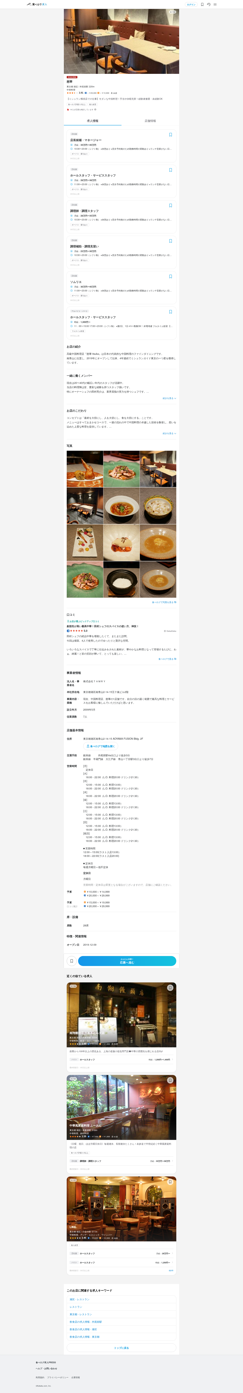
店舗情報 (150, 121)
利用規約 (40, 1377)
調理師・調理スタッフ (84, 210)
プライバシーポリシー (57, 1377)
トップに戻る (121, 1347)
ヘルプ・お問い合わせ (46, 1368)
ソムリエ (76, 281)
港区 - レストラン (79, 1299)
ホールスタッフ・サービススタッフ (93, 175)
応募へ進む (127, 961)
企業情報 (75, 1377)
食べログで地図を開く (102, 746)
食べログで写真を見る (162, 602)
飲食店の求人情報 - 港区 (83, 1329)
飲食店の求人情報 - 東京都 (84, 1336)
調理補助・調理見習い (84, 246)
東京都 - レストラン (81, 1314)
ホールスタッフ (87, 1059)
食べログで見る (166, 658)
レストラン (76, 1306)
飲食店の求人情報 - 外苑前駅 (86, 1321)
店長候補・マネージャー (86, 140)
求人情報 (92, 121)
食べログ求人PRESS (46, 1362)
